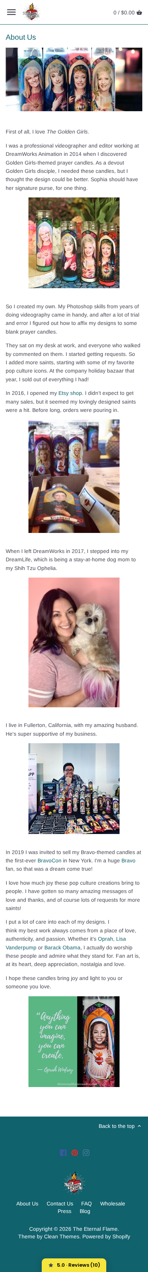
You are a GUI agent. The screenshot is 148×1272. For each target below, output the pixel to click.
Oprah (105, 939)
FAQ (86, 1204)
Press (64, 1211)
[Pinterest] (74, 1152)
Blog (85, 1211)
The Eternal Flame (95, 1229)
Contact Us (60, 1204)
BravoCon (49, 860)
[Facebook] (63, 1152)
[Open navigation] (11, 12)
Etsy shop (70, 393)
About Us (27, 1204)
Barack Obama (62, 947)
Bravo (128, 860)
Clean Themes (61, 1236)
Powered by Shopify (106, 1236)
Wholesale (112, 1204)
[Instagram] (86, 1152)
